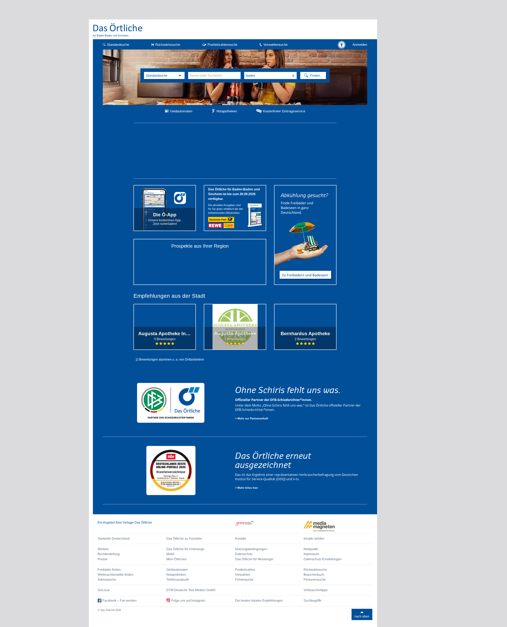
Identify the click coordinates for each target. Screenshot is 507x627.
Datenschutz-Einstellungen (323, 559)
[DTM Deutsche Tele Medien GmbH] (269, 526)
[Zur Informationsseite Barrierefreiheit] (342, 45)
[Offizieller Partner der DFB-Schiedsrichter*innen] (171, 402)
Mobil (170, 554)
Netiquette (311, 549)
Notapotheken (226, 111)
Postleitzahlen (245, 569)
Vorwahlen (242, 574)
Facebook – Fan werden (119, 600)
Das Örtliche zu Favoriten (184, 538)
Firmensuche (244, 579)
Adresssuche (107, 579)
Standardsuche (118, 45)
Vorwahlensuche (275, 45)
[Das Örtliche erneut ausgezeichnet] (171, 470)
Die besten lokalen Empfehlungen (259, 600)
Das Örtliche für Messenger (254, 559)
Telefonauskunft (177, 579)
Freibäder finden (109, 569)
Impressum (311, 554)
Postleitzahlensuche (222, 45)
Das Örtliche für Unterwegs (185, 549)
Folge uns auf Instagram (188, 600)
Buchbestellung (109, 554)
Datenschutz (244, 554)
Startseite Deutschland (114, 538)
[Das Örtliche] (118, 27)
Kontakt (240, 538)
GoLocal (104, 590)
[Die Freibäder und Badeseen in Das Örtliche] (305, 235)
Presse (103, 559)
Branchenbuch (314, 574)
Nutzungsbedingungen (251, 549)
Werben (103, 549)
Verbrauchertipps (316, 590)
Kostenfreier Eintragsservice (284, 111)
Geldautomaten (181, 111)
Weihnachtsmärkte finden (115, 574)
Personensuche (315, 579)
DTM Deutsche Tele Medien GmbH (190, 590)
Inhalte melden (314, 538)
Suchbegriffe (312, 600)
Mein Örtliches (176, 559)
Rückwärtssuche (167, 45)
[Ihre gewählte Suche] (164, 75)
